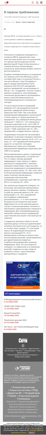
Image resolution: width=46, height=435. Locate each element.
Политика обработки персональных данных (22, 355)
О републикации (30, 351)
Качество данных (27, 407)
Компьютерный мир (24, 387)
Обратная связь (34, 348)
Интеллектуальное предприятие (22, 409)
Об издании (23, 348)
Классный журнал (29, 396)
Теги (38, 351)
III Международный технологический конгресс (23, 299)
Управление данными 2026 (15, 320)
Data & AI (13, 407)
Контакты (19, 351)
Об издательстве (11, 348)
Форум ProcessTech (12, 313)
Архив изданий (22, 353)
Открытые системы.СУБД (24, 390)
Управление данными (28, 401)
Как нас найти (9, 351)
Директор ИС (14, 393)
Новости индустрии (28, 22)
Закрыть (31, 432)
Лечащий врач (32, 393)
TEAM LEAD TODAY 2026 (14, 306)
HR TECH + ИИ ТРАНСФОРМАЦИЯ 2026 (21, 327)
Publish (12, 396)
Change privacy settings (22, 357)
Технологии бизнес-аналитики (22, 404)
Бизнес (18, 22)
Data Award (11, 401)
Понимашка (23, 398)
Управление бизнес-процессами (22, 412)
